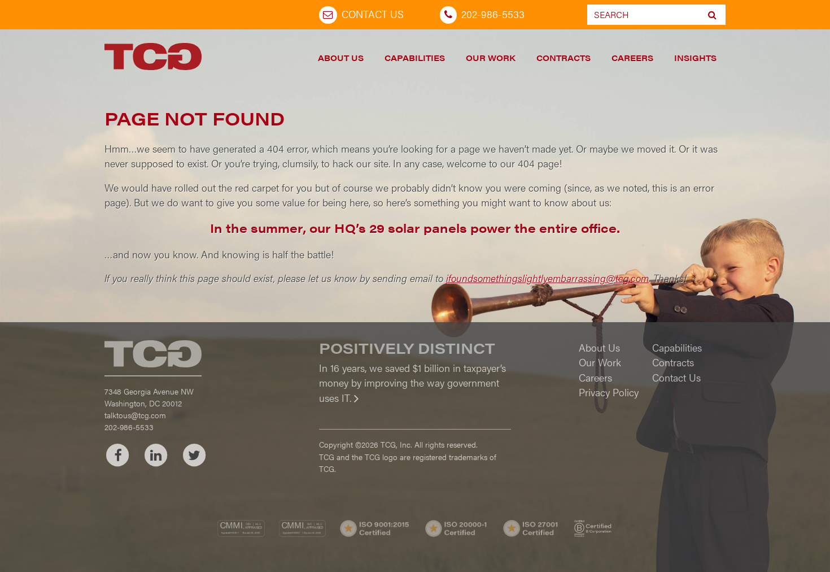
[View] (415, 406)
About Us (341, 57)
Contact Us (373, 14)
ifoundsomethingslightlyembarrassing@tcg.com (547, 278)
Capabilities (415, 57)
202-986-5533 (493, 14)
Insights (695, 57)
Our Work (491, 57)
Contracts (563, 57)
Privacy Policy (609, 392)
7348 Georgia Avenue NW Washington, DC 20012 (149, 397)
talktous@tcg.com (135, 415)
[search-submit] (712, 15)
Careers (632, 57)
